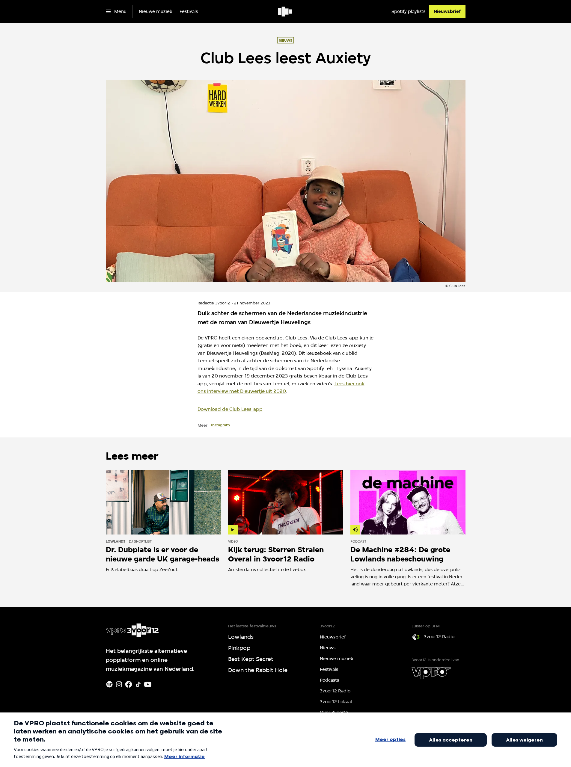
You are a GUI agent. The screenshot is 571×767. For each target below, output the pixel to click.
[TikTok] (138, 684)
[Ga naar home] (285, 11)
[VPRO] (431, 673)
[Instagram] (119, 684)
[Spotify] (109, 684)
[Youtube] (147, 684)
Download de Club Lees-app (230, 409)
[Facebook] (128, 684)
